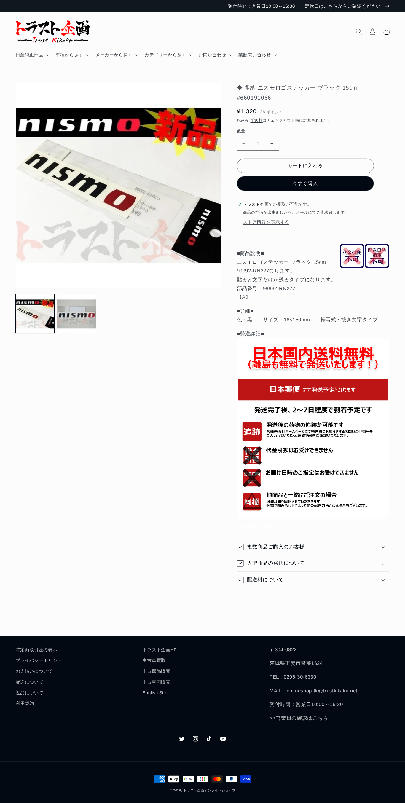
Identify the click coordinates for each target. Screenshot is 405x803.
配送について (30, 682)
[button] (32, 54)
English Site (155, 692)
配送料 (257, 120)
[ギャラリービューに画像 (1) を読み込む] (35, 314)
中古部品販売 (156, 671)
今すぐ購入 (305, 183)
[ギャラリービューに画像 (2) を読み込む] (76, 314)
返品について (30, 692)
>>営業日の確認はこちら (299, 718)
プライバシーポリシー (39, 660)
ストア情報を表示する (266, 222)
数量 (241, 131)
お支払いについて (34, 671)
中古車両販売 (156, 682)
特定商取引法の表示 (37, 649)
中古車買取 (154, 660)
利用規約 (25, 703)
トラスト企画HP (160, 649)
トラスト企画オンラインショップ (209, 790)
